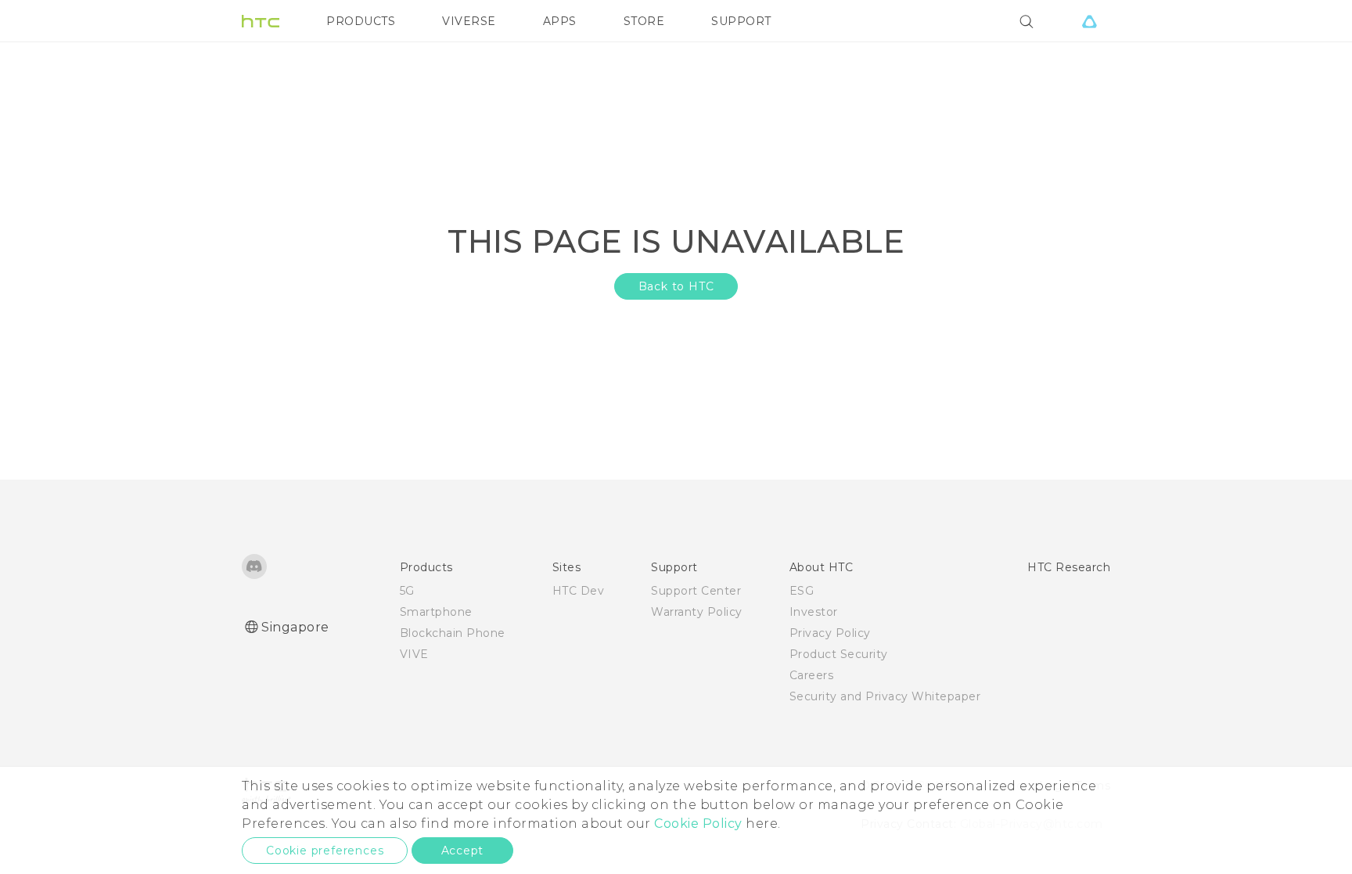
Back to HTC (676, 286)
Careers (811, 675)
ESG (801, 591)
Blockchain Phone (452, 633)
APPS (560, 21)
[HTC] (260, 21)
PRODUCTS (360, 21)
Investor (813, 612)
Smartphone (436, 612)
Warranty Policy (697, 612)
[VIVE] (1089, 21)
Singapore (295, 627)
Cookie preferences (324, 850)
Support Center (696, 591)
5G (407, 591)
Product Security (838, 654)
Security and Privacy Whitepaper (885, 696)
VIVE (414, 654)
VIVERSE (469, 21)
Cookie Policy (698, 823)
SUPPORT (741, 21)
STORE (644, 21)
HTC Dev (578, 591)
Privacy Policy (830, 633)
